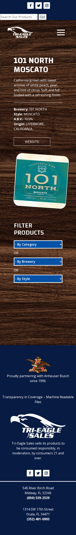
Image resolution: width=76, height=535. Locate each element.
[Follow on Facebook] (30, 5)
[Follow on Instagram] (47, 5)
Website (32, 141)
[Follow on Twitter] (38, 5)
